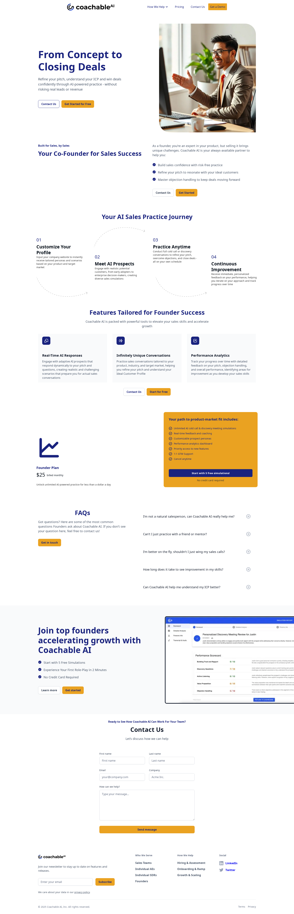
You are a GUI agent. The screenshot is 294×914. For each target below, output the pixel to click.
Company (154, 770)
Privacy (252, 906)
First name (105, 753)
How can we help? (109, 786)
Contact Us (198, 7)
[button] (158, 6)
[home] (91, 6)
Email (102, 770)
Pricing (179, 7)
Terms (241, 906)
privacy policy (82, 892)
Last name (155, 753)
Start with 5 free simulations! (211, 473)
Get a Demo (217, 7)
